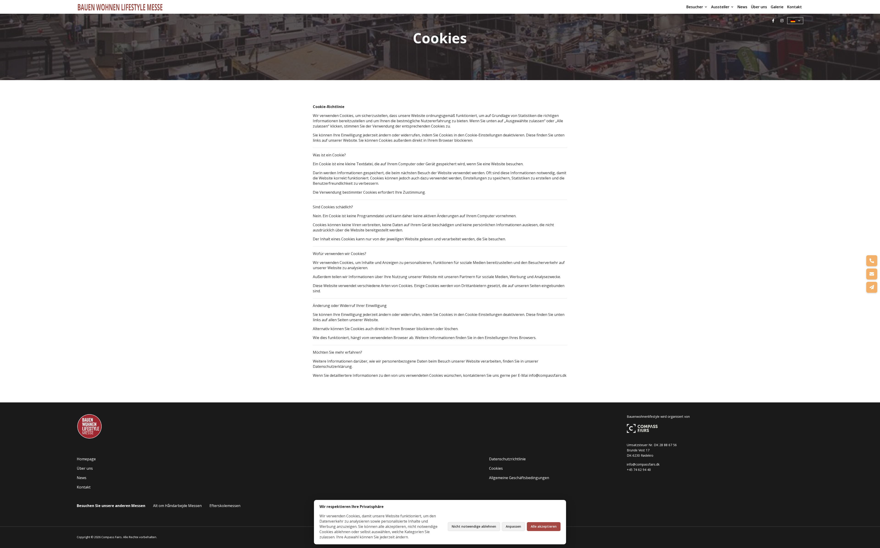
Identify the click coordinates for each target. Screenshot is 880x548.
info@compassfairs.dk (643, 464)
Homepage (86, 458)
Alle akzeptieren (544, 526)
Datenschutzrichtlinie (507, 458)
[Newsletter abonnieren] (871, 287)
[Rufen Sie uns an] (871, 260)
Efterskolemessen (224, 505)
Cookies (496, 468)
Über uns (759, 6)
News (742, 6)
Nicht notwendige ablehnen (474, 526)
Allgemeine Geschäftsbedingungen (519, 477)
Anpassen (513, 526)
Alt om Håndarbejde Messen (177, 505)
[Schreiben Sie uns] (871, 274)
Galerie (777, 6)
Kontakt (794, 6)
